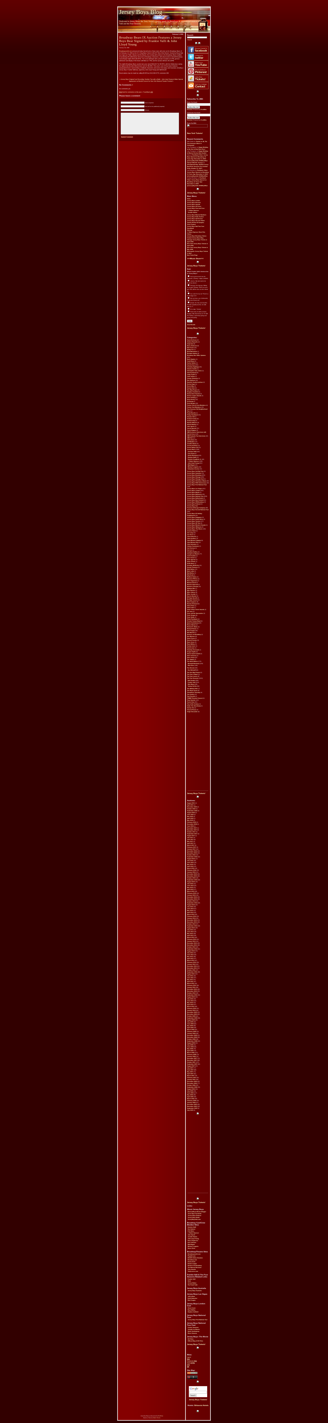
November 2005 (192, 1106)
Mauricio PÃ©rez (192, 578)
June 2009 (190, 1023)
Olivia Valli (190, 607)
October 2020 (191, 808)
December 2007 (192, 1058)
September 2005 (192, 1108)
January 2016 (191, 872)
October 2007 (191, 1062)
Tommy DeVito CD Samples (195, 222)
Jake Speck (190, 426)
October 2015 (191, 878)
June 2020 (190, 814)
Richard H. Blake (192, 626)
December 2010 (192, 989)
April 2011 (190, 981)
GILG (189, 1281)
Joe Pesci (190, 534)
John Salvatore (192, 544)
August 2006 (191, 1089)
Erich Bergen (191, 403)
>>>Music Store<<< (195, 258)
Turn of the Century (193, 704)
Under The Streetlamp (194, 706)
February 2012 (191, 962)
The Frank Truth (192, 1285)
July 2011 (190, 975)
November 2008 (192, 1037)
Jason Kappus (191, 430)
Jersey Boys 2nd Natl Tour (195, 471)
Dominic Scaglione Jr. (194, 459)
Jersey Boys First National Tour (197, 484)
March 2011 (190, 983)
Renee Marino (191, 625)
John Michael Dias (193, 542)
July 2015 (190, 883)
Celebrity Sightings (193, 367)
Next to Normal (191, 596)
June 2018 (190, 826)
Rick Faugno (191, 630)
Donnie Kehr (191, 388)
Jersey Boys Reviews (194, 202)
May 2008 (190, 1048)
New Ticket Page (192, 255)
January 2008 (191, 1056)
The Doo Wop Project (193, 672)
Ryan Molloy (191, 644)
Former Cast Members (194, 407)
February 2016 (191, 870)
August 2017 (191, 835)
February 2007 (191, 1077)
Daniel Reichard (193, 455)
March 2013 (190, 937)
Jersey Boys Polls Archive (195, 216)
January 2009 (191, 1033)
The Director (191, 668)
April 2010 (190, 1004)
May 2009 (190, 1025)
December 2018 (192, 824)
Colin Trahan (191, 376)
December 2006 (192, 1081)
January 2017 (191, 849)
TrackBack (148, 92)
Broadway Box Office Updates (196, 355)
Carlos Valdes (191, 363)
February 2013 (191, 939)
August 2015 (191, 881)
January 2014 (191, 918)
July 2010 (190, 999)
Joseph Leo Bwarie (193, 554)
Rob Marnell (190, 632)
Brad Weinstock (192, 351)
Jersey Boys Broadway (194, 475)
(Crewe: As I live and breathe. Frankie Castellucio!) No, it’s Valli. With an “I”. (197, 304)
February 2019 (191, 822)
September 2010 (192, 995)
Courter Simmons (192, 378)
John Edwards (191, 536)
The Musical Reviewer (195, 1267)
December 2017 (192, 828)
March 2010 (190, 1006)
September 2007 (192, 1064)
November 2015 (192, 876)
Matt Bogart (191, 465)
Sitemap (189, 230)
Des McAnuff (192, 670)
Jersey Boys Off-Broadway (195, 502)
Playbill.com (192, 1256)
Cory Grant (191, 453)
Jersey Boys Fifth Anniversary (196, 483)
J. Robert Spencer (193, 210)
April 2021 (190, 805)
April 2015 (190, 889)
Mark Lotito (190, 571)
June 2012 (190, 954)
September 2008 (192, 1041)
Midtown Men (191, 588)
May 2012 (190, 956)
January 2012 (191, 964)
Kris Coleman (192, 1242)
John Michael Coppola (194, 540)
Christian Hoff (192, 451)
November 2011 (192, 968)
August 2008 (191, 1043)
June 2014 (190, 908)
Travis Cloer (191, 702)
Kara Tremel (191, 557)
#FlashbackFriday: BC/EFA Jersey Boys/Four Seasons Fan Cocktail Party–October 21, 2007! (197, 166)
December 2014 (192, 897)
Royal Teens (191, 638)
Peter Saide (190, 617)
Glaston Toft (190, 416)
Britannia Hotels (201, 1405)
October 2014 (191, 901)
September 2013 (192, 926)
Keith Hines (190, 563)
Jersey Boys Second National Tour (198, 509)
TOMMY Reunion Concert (195, 698)
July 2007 (190, 1068)
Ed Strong (190, 401)
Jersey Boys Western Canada (196, 525)
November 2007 (192, 1060)
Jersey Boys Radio (194, 1217)
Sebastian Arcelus (193, 469)
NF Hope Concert (192, 600)
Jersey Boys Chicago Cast (195, 479)
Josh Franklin (191, 555)
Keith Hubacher (192, 1298)
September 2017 (192, 833)
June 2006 (190, 1093)
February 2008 (191, 1054)
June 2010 (190, 1000)
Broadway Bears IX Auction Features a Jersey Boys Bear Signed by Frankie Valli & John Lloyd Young (150, 41)
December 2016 (192, 851)
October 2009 (191, 1016)
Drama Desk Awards (193, 393)
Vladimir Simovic (156, 1417)
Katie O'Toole (191, 561)
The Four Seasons (192, 678)
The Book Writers (192, 661)
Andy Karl (190, 344)
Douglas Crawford (192, 392)
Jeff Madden (191, 441)
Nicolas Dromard (192, 603)
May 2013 (190, 933)
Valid (191, 1363)
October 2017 (191, 832)
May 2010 (190, 1002)
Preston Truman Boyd (194, 621)
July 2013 (190, 929)
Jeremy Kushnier (192, 445)
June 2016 (190, 862)
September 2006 (192, 1087)
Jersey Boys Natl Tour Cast (195, 226)
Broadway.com (192, 1259)
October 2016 (191, 855)
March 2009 (190, 1029)
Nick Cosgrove (191, 602)
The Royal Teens (192, 690)
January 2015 (191, 895)
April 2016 (190, 866)
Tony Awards (191, 700)
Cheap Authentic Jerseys (195, 162)
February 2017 (191, 847)
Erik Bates (191, 1231)
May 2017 (190, 841)
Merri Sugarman (192, 580)
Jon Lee (189, 550)
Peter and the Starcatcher (195, 613)
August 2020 (191, 812)
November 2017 (192, 830)
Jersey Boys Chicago (194, 477)
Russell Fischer (192, 640)
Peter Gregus (191, 615)
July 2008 (190, 1045)
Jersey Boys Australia (194, 473)
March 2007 (190, 1075)
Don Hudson (191, 1229)
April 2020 (190, 818)
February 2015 (191, 893)
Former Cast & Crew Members (196, 405)
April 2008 (190, 1050)
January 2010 (191, 1010)
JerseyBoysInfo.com (194, 1219)
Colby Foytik (191, 374)
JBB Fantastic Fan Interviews (196, 436)
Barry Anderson (192, 345)
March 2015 (190, 891)
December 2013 (192, 920)
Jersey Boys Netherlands (195, 498)
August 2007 (191, 1066)
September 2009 (192, 1018)
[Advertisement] (198, 752)
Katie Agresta (191, 559)
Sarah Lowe (190, 648)
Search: (190, 35)
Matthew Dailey (192, 577)
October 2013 (191, 924)
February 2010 (191, 1008)
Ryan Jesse (190, 642)
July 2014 (190, 906)
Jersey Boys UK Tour (193, 523)
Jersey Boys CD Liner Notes (196, 220)
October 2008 (191, 1039)
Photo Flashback (192, 619)
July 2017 (190, 837)
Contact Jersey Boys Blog (195, 238)
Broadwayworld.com (125, 51)
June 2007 (190, 1070)
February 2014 (191, 916)
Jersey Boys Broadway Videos (196, 236)
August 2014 (191, 904)
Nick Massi (191, 684)
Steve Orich (190, 657)
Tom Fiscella (191, 696)
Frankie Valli (192, 682)
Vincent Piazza (191, 709)
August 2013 (191, 927)
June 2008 (190, 1047)
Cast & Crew (191, 365)
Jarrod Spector (191, 428)
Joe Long (190, 532)
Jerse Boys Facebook (194, 1213)
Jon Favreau (191, 548)
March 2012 (190, 960)
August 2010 (191, 997)
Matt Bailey (190, 573)
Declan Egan (191, 384)
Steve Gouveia (191, 655)
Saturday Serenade (193, 650)
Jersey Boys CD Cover (194, 206)
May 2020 (190, 816)
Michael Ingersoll (192, 584)
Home (189, 198)
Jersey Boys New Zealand (195, 500)
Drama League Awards (194, 395)
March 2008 (190, 1052)
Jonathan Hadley (192, 552)
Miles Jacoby (191, 594)
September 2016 (192, 856)
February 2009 (191, 1031)
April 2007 (190, 1073)
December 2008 (192, 1035)
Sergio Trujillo (191, 651)
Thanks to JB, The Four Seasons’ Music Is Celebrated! (197, 143)
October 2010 (191, 993)
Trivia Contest (191, 224)
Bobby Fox (190, 349)
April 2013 (190, 935)
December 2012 (192, 943)
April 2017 (190, 843)
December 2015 (192, 874)
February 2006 (191, 1100)
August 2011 (191, 974)
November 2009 (192, 1014)
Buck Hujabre (191, 359)
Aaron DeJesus (192, 340)
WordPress (160, 1415)
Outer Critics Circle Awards (195, 609)
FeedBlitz (204, 109)
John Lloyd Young (193, 463)
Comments (192, 1361)
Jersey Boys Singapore (194, 517)
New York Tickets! (195, 133)
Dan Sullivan (191, 380)
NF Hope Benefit (192, 598)
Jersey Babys (192, 1283)
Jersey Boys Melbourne (194, 494)
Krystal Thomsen (192, 567)
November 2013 (192, 922)
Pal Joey (190, 611)
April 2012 (190, 958)
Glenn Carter (192, 1308)
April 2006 (190, 1096)
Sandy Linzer (191, 646)
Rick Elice (191, 665)
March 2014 (190, 914)
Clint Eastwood (191, 372)
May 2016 (190, 864)
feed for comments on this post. (130, 92)
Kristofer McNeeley (193, 565)
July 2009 (190, 1022)
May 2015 (190, 887)
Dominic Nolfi (192, 457)
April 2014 (190, 912)
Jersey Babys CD (192, 447)
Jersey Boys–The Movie (194, 529)
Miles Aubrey (191, 592)
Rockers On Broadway (195, 1265)
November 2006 (192, 1083)
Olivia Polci (190, 605)
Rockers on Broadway (194, 634)
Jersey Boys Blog (140, 11)
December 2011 (192, 966)
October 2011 (191, 970)
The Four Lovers (192, 676)
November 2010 (192, 991)
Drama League (192, 1263)
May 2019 (190, 820)
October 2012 (191, 947)
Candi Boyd (190, 361)
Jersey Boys (191, 449)
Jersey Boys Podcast (194, 504)
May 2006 (190, 1095)
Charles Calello (192, 368)
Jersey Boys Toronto (193, 521)
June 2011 (190, 977)
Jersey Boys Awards (193, 204)
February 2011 (191, 985)
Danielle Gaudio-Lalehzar (195, 382)
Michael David (191, 582)
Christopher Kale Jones (194, 370)
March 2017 (190, 845)
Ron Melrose (191, 636)
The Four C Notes (192, 674)
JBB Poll (189, 438)
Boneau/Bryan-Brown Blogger (197, 1211)
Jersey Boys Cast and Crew (195, 208)
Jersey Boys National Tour (195, 496)
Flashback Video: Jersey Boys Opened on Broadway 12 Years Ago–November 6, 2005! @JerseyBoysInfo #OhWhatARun (197, 181)
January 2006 (191, 1102)
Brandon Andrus (192, 353)
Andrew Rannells (192, 342)
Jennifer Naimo (192, 212)
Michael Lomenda (192, 586)
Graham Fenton (192, 418)
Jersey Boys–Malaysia (194, 527)
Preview (189, 109)
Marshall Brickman (193, 663)
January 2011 (191, 987)
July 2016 (190, 860)
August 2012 (191, 951)
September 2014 (192, 903)
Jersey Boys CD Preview (195, 218)
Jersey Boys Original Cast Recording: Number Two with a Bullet (140, 79)
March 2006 (190, 1098)
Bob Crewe (190, 347)
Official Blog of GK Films (195, 1341)
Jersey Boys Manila (193, 492)
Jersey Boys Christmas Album (196, 481)
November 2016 (192, 853)
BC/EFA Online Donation (195, 1258)
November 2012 (192, 945)
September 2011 (192, 972)
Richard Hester (191, 628)
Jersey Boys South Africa (195, 519)
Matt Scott (190, 575)
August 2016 (191, 858)
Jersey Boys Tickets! (196, 193)
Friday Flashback (192, 415)
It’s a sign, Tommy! (195, 309)
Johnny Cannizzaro (193, 546)
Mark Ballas (190, 569)
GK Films (190, 1339)
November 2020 (192, 807)
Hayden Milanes (192, 422)
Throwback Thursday (193, 692)
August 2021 (191, 803)
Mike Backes (191, 590)
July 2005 (190, 1110)
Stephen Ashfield (193, 1312)
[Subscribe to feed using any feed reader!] (197, 127)
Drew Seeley (191, 399)
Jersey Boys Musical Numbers (196, 215)
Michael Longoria (193, 467)
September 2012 (192, 949)
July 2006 (190, 1091)
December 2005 (192, 1104)
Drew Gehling (191, 397)
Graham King (191, 420)
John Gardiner (191, 538)
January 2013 (191, 941)
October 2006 (191, 1085)
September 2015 (192, 879)
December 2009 (192, 1012)
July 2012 (190, 952)
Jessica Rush (191, 530)
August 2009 (191, 1020)
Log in (189, 1357)
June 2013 (190, 931)
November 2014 (192, 899)
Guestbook (190, 228)
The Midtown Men (192, 688)
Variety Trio (190, 707)
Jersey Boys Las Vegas (194, 488)
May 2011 (190, 979)
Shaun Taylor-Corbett (193, 653)
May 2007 (190, 1071)
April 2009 (190, 1027)
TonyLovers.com (193, 1271)
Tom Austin (190, 694)
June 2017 (190, 839)
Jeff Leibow (190, 440)
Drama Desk (191, 1261)
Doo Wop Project (192, 390)
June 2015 (190, 885)
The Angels (190, 659)
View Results (191, 324)
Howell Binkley (191, 424)
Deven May (190, 386)
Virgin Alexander (192, 711)
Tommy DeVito (192, 686)
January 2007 (191, 1079)
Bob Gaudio (191, 680)
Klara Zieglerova (193, 1240)
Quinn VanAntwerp (193, 623)
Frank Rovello (191, 413)
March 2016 (190, 868)
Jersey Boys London (193, 200)
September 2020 (192, 810)
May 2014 (190, 910)
